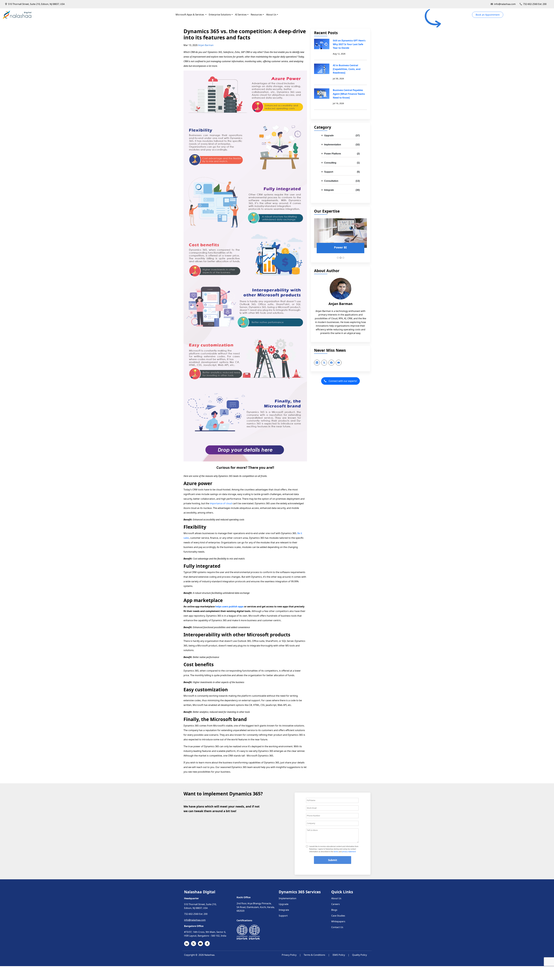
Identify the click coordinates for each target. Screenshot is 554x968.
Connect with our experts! (343, 381)
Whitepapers (338, 921)
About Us (271, 14)
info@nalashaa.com (505, 4)
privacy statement (349, 852)
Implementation (342, 144)
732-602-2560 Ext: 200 (534, 4)
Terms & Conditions (314, 954)
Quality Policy (359, 954)
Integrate (342, 190)
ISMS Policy (339, 954)
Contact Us (337, 927)
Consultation (342, 181)
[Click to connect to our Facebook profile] (208, 943)
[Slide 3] (343, 258)
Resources (256, 14)
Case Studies (338, 915)
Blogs (334, 909)
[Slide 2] (340, 258)
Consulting (342, 163)
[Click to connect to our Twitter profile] (194, 943)
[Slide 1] (338, 258)
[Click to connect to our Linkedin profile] (187, 943)
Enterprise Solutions (220, 14)
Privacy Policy (289, 954)
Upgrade (342, 135)
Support (342, 172)
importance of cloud (221, 503)
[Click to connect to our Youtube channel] (201, 943)
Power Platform (342, 153)
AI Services (241, 14)
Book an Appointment (488, 14)
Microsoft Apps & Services (190, 14)
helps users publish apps (229, 606)
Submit (332, 860)
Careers (335, 904)
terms (336, 852)
